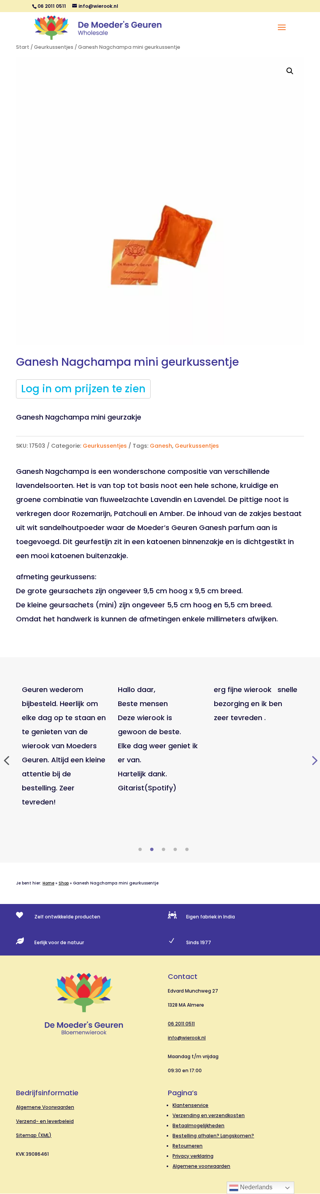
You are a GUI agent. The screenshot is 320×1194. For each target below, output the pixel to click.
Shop (64, 883)
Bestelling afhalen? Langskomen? (213, 1135)
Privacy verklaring (192, 1156)
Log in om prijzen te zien (83, 389)
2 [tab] (152, 850)
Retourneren (187, 1145)
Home (48, 883)
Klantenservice (190, 1105)
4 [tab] (175, 850)
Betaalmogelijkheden (198, 1125)
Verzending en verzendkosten (208, 1115)
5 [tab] (187, 850)
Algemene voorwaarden (201, 1166)
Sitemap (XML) (34, 1135)
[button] (290, 71)
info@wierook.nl (187, 1037)
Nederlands (255, 1187)
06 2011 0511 (181, 1023)
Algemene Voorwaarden (45, 1107)
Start (22, 47)
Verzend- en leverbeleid (45, 1121)
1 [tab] (140, 850)
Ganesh (161, 446)
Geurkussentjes (53, 47)
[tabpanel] (64, 746)
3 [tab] (163, 850)
